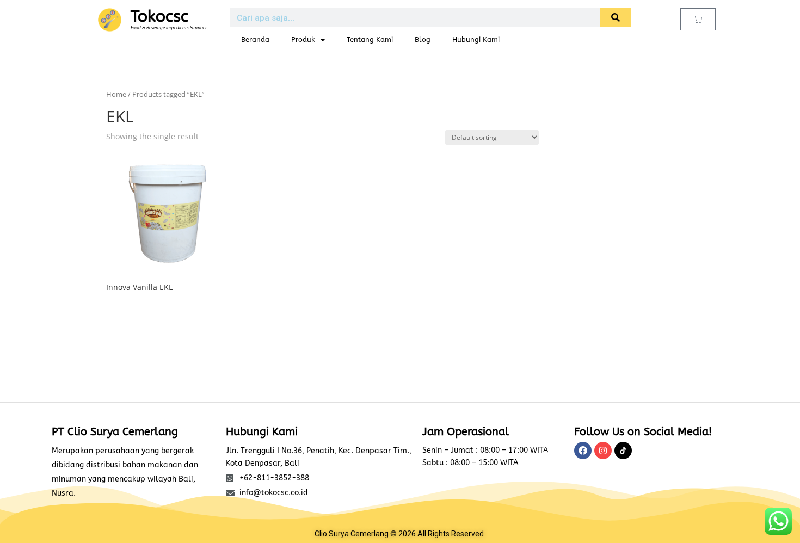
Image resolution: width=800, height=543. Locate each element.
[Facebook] (583, 450)
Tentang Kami (370, 39)
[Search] (615, 17)
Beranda (255, 39)
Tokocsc (159, 16)
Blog (422, 39)
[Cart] (698, 19)
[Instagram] (603, 450)
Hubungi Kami (476, 39)
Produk (303, 39)
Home (116, 94)
